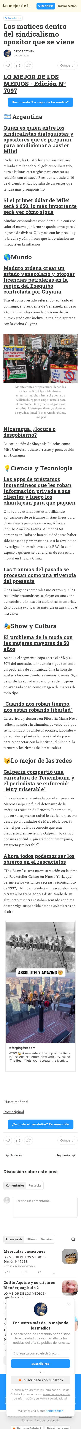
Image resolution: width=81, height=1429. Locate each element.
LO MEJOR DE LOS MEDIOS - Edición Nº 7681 (24, 1259)
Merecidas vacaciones (24, 1251)
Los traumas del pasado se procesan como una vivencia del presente (39, 575)
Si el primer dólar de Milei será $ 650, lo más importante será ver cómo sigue (40, 206)
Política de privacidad (53, 1398)
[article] (40, 1262)
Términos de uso (54, 1390)
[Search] (73, 1239)
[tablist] (23, 1185)
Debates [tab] (46, 1239)
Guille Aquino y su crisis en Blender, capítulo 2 (29, 1285)
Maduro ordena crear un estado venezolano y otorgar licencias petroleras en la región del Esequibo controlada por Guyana (39, 280)
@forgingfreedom (22, 1048)
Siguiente (63, 1155)
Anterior (17, 1155)
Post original (13, 1112)
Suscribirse (46, 6)
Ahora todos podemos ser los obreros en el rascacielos (39, 859)
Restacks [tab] (35, 1185)
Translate (13, 18)
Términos (27, 1420)
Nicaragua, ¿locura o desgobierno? (29, 432)
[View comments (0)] (18, 65)
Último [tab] (32, 1239)
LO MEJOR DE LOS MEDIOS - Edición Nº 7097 (34, 83)
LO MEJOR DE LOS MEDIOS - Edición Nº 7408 (24, 1295)
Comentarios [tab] (15, 1185)
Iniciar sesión (67, 6)
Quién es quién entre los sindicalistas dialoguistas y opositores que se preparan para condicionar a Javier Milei (38, 139)
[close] (68, 1304)
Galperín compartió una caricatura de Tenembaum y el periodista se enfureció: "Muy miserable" (39, 780)
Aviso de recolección (47, 1420)
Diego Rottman (24, 51)
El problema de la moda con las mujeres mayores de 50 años (38, 643)
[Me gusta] (7, 65)
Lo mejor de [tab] (14, 1239)
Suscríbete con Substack (43, 1380)
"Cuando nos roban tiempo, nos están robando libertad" (38, 707)
